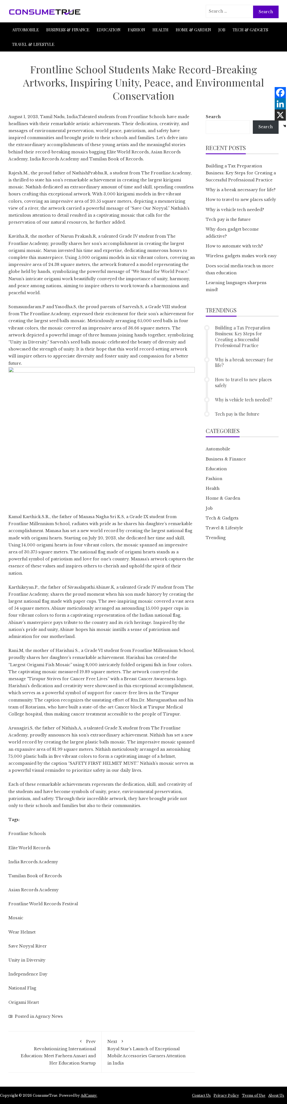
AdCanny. (89, 1095)
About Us (276, 1095)
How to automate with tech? (234, 246)
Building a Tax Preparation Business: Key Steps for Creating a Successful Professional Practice (241, 173)
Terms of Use (253, 1095)
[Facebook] (280, 92)
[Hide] (285, 126)
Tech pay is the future (228, 219)
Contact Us (201, 1095)
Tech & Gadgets (250, 29)
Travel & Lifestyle (33, 44)
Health (160, 29)
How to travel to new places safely (241, 199)
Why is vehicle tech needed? (235, 209)
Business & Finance (67, 29)
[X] (280, 115)
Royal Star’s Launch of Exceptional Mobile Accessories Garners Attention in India (146, 1052)
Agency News (49, 1016)
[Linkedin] (280, 103)
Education (109, 29)
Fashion (136, 29)
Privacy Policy (226, 1095)
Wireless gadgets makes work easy (241, 255)
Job (221, 29)
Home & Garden (193, 29)
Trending (216, 537)
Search (213, 116)
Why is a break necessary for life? (241, 189)
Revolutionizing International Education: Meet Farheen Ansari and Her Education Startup (58, 1052)
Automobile (25, 29)
